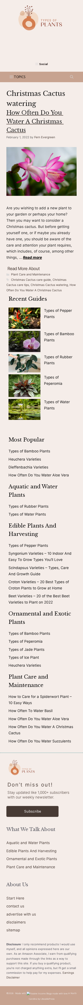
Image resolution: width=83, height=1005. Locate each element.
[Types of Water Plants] (24, 410)
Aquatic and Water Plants (28, 843)
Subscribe (32, 811)
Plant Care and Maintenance (30, 274)
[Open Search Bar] (72, 77)
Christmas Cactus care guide (31, 279)
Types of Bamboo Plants (29, 451)
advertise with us (21, 914)
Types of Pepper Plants (28, 545)
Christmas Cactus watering (49, 285)
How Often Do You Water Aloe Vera (39, 475)
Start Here (15, 898)
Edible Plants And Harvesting (31, 851)
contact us (15, 906)
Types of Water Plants (27, 514)
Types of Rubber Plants (29, 506)
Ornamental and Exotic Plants (31, 859)
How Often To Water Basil (31, 711)
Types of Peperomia (26, 641)
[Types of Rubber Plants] (24, 364)
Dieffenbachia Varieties (28, 467)
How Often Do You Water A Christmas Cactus (35, 121)
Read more (32, 257)
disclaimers (16, 922)
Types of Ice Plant (24, 657)
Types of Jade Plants (26, 649)
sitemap (13, 930)
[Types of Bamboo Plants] (24, 342)
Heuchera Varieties (25, 459)
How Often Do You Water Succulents (40, 741)
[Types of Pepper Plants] (24, 319)
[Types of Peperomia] (24, 386)
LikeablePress (47, 999)
